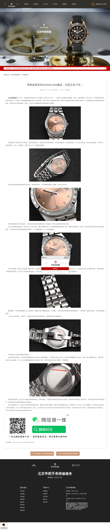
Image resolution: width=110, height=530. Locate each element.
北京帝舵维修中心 (15, 74)
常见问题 (45, 496)
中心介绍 (45, 4)
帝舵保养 (45, 493)
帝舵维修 (45, 491)
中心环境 (55, 4)
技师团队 (64, 4)
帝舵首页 (26, 4)
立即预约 (55, 268)
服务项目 (36, 4)
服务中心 (45, 499)
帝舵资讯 (74, 4)
